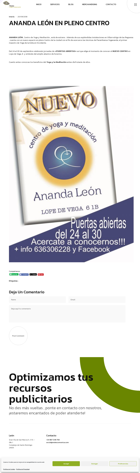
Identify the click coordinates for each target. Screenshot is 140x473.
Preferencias (123, 463)
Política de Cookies (9, 469)
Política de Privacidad (23, 469)
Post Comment (18, 335)
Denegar (94, 463)
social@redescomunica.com (57, 442)
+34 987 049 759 (53, 439)
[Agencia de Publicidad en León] (14, 4)
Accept (66, 463)
